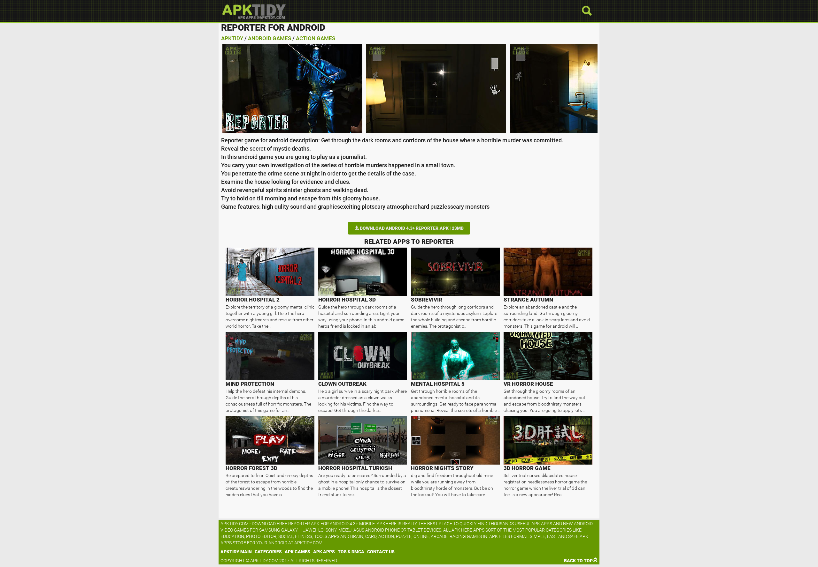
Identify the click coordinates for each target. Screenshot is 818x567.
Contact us (381, 551)
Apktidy (232, 38)
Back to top (578, 560)
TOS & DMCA (351, 551)
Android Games (269, 38)
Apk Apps (324, 551)
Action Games (315, 38)
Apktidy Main (236, 551)
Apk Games (297, 551)
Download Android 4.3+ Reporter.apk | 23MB (411, 228)
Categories (268, 551)
